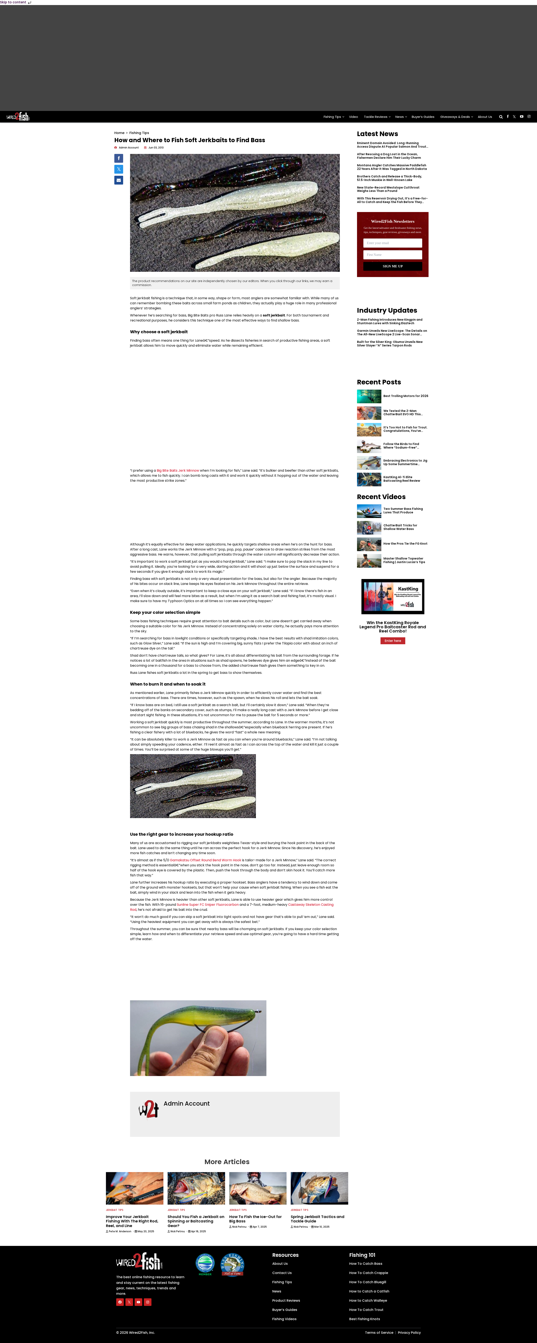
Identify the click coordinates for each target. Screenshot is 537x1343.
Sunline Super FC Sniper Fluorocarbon (208, 904)
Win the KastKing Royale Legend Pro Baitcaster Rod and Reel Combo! (393, 627)
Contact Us (282, 1272)
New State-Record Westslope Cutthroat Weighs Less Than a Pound (388, 189)
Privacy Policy (409, 1332)
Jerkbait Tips (115, 1210)
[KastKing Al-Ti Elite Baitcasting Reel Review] (369, 479)
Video (353, 117)
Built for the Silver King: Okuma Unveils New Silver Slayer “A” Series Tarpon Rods (390, 343)
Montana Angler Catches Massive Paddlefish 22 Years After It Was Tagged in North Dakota (392, 167)
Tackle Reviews (375, 117)
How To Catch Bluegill (367, 1282)
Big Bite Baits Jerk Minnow (178, 470)
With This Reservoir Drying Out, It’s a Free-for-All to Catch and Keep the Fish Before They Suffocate (392, 202)
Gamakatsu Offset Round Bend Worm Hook (205, 860)
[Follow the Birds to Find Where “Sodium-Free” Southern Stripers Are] (369, 446)
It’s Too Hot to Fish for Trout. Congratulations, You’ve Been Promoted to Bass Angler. (405, 432)
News (399, 117)
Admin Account (187, 1104)
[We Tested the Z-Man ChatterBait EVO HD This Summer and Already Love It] (369, 413)
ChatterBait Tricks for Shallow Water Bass (400, 527)
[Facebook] (120, 1302)
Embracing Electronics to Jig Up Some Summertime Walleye (405, 464)
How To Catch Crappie (368, 1272)
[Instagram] (147, 1302)
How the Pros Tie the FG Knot (405, 543)
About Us (485, 117)
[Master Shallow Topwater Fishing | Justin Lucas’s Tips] (369, 561)
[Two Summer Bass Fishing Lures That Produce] (369, 511)
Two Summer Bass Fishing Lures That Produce (403, 510)
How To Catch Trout (366, 1309)
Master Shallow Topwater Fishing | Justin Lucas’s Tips (404, 560)
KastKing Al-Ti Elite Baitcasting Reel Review (401, 479)
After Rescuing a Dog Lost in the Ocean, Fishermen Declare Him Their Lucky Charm (389, 156)
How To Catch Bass (365, 1263)
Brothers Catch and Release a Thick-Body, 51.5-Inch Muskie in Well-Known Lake (389, 178)
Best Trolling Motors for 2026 (405, 396)
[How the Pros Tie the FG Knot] (369, 544)
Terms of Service (379, 1332)
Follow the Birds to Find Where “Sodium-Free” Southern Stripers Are (401, 447)
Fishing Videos (284, 1319)
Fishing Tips (332, 117)
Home (119, 132)
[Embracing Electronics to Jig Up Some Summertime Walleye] (369, 463)
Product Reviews (286, 1300)
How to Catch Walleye (368, 1300)
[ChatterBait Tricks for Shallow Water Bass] (369, 528)
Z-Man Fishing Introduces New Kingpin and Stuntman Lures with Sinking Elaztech (389, 321)
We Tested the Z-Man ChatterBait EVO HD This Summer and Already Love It (404, 414)
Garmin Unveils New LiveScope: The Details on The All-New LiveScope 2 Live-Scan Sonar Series (392, 334)
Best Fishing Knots (364, 1319)
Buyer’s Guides (423, 117)
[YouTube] (138, 1302)
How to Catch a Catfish (369, 1291)
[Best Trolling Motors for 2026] (369, 396)
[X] (129, 1302)
